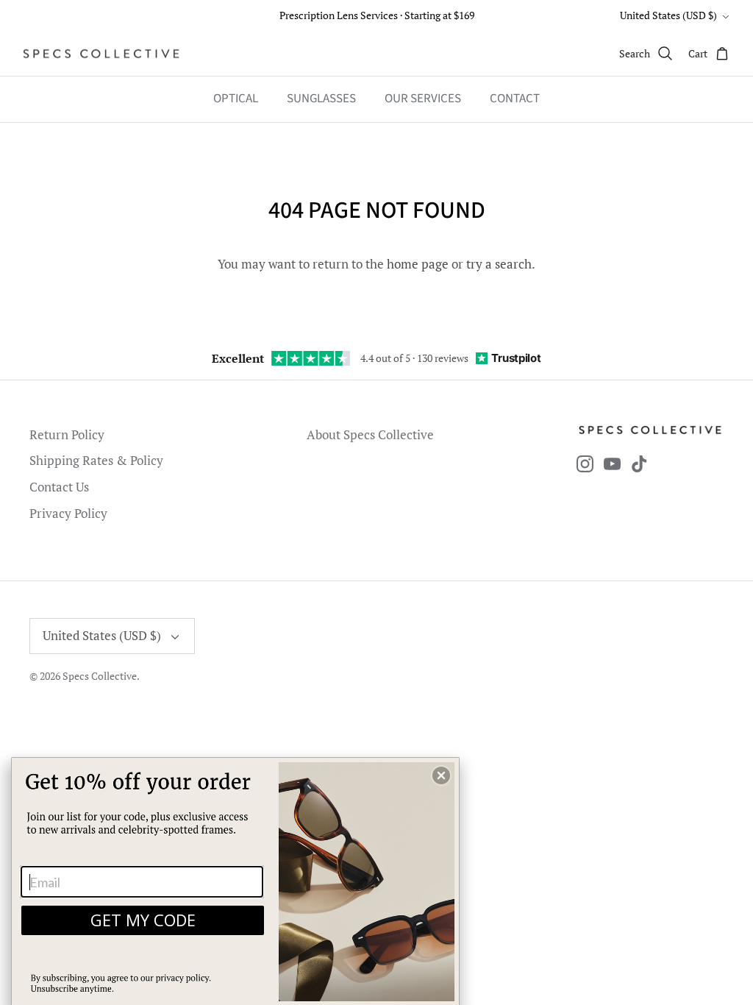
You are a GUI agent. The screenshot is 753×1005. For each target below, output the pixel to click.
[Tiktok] (639, 463)
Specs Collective (100, 676)
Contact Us (59, 486)
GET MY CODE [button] (143, 920)
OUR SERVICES (423, 98)
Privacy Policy (68, 513)
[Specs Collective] (101, 54)
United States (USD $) (668, 15)
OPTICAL (235, 98)
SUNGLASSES (321, 98)
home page (418, 263)
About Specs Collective (370, 434)
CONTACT (515, 98)
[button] (441, 775)
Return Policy (66, 434)
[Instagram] (585, 463)
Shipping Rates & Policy (96, 460)
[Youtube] (612, 463)
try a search (499, 263)
